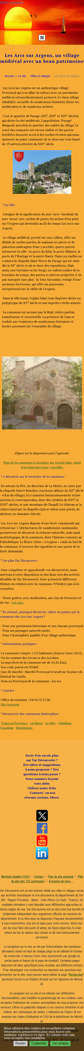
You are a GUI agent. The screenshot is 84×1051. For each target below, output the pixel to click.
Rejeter (20, 1043)
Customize (38, 1043)
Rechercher (76, 975)
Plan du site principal (60, 876)
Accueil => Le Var (15, 76)
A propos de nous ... (61, 881)
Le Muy (51, 723)
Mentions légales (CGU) (15, 876)
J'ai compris (60, 1043)
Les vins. (18, 602)
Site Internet (10, 704)
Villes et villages (40, 76)
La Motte (36, 723)
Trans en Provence (14, 723)
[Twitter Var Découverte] (42, 815)
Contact (39, 876)
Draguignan (24, 728)
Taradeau (6, 728)
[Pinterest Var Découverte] (42, 853)
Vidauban (64, 723)
